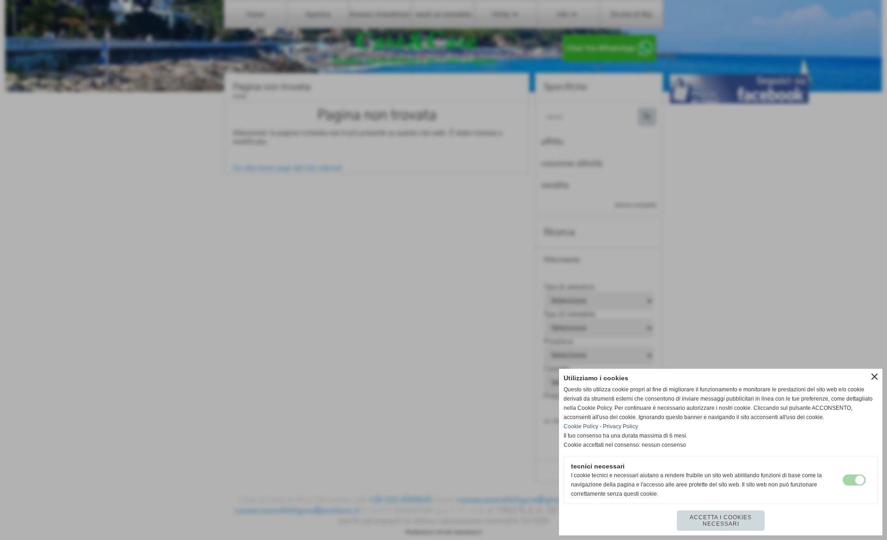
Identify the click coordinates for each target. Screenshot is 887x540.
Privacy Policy (620, 426)
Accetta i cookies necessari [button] (721, 520)
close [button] (874, 376)
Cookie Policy (581, 426)
